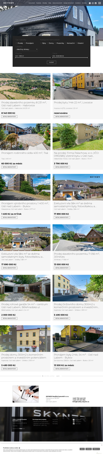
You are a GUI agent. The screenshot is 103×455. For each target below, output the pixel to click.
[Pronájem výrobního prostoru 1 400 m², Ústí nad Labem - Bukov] (25, 187)
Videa (49, 11)
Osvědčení (78, 11)
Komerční (71, 43)
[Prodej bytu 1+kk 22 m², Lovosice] (78, 86)
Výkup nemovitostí (57, 11)
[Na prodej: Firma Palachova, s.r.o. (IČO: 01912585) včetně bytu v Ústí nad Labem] (78, 136)
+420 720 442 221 (79, 398)
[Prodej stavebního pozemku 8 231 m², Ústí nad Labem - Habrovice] (25, 86)
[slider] (52, 57)
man (22, 428)
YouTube (77, 423)
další (57, 376)
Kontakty (84, 11)
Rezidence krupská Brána (40, 421)
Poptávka (38, 11)
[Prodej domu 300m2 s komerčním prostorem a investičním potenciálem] (25, 338)
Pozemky (60, 43)
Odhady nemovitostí (68, 11)
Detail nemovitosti (9, 116)
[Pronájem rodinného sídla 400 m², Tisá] (25, 136)
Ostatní (80, 43)
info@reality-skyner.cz (81, 402)
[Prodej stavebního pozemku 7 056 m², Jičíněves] (78, 237)
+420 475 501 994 (79, 400)
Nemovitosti (32, 11)
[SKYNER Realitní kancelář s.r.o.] (11, 3)
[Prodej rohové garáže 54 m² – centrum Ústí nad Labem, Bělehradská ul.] (25, 288)
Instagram (78, 421)
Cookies (15, 425)
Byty (44, 43)
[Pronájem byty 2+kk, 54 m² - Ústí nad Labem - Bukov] (78, 338)
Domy (51, 43)
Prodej (20, 43)
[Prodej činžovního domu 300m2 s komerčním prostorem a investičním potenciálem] (78, 288)
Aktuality (44, 11)
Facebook (78, 419)
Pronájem (30, 43)
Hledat (51, 62)
